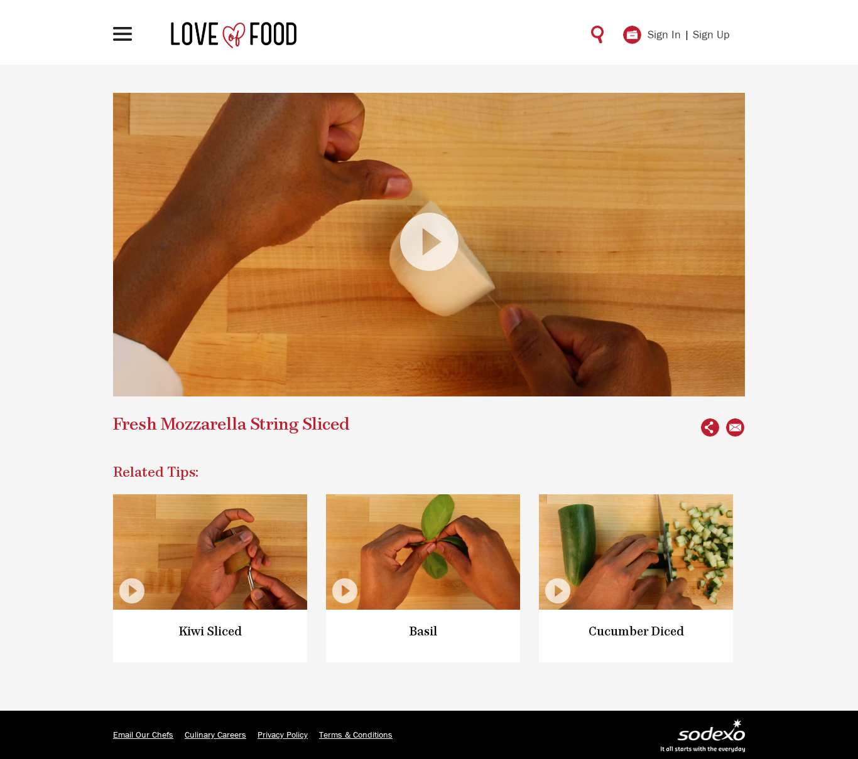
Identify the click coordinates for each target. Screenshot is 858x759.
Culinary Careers (215, 735)
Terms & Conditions (356, 735)
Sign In (664, 35)
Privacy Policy (283, 735)
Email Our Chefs (143, 735)
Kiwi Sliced (210, 632)
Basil (423, 632)
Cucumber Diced (636, 632)
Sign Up (711, 35)
